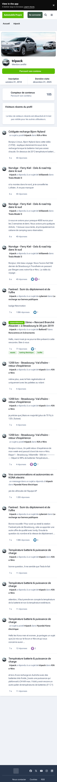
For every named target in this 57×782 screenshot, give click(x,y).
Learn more (6, 5)
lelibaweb (43, 174)
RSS (43, 779)
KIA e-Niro (42, 135)
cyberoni (43, 296)
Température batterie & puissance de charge (30, 584)
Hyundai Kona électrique (26, 484)
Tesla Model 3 (15, 178)
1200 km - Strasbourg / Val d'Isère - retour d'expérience (29, 364)
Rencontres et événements (22, 333)
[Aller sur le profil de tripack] (4, 133)
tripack (27, 135)
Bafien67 (43, 329)
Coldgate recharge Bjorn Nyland (27, 131)
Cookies (33, 779)
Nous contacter (19, 779)
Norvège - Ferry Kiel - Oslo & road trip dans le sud (30, 169)
